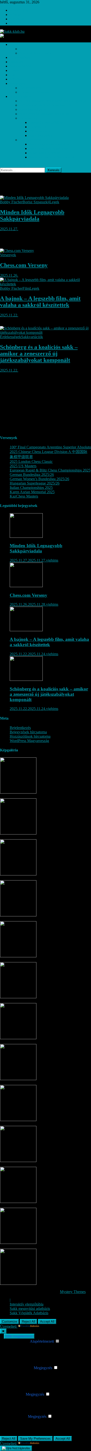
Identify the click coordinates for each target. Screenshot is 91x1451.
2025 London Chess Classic (31, 462)
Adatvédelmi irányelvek (28, 23)
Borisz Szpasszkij (36, 202)
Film (13, 75)
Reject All (28, 1321)
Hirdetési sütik (16, 1416)
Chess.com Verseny (34, 92)
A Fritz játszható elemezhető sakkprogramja (52, 101)
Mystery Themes (73, 1292)
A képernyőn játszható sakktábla (44, 114)
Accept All (47, 1321)
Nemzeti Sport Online (36, 53)
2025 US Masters (23, 466)
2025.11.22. (9, 315)
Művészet (17, 79)
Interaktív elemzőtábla (46, 122)
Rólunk (15, 15)
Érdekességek (20, 57)
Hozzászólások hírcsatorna (30, 736)
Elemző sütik (15, 1394)
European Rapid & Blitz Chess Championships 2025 (50, 470)
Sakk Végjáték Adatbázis (48, 148)
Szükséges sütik (17, 1341)
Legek (14, 70)
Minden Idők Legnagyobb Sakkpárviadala (32, 215)
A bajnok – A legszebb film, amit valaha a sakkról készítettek (40, 301)
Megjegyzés (43, 1368)
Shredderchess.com (34, 140)
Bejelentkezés (20, 728)
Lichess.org (28, 118)
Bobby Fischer (11, 202)
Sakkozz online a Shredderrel (51, 157)
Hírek (14, 44)
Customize (9, 1321)
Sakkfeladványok (32, 109)
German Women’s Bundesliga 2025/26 (39, 479)
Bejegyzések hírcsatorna (28, 732)
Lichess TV (38, 127)
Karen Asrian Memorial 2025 (32, 492)
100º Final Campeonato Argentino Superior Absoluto (50, 447)
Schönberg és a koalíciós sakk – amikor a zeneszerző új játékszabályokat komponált (39, 353)
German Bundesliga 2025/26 (32, 475)
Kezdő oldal (19, 10)
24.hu (23, 49)
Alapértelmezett (42, 1341)
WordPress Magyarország (29, 741)
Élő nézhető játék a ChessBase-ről (45, 105)
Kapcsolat (17, 19)
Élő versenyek (30, 88)
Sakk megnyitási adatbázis (49, 144)
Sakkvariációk (21, 66)
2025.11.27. (9, 229)
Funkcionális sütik (19, 1368)
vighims (52, 560)
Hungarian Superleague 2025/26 (34, 483)
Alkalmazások (21, 96)
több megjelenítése (19, 1336)
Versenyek (18, 83)
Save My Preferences (35, 1438)
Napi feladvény (41, 135)
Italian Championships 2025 (31, 488)
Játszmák (17, 62)
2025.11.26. (9, 275)
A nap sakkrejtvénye (44, 153)
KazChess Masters (24, 496)
